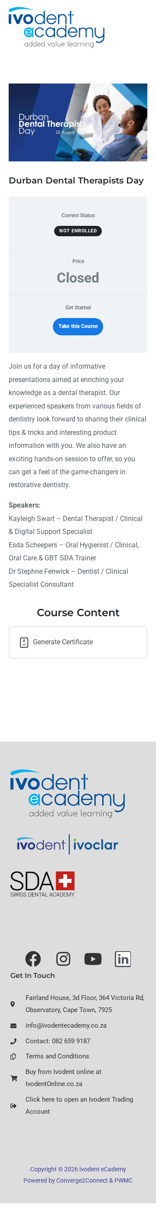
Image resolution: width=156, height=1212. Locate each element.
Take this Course (78, 326)
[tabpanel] (78, 476)
